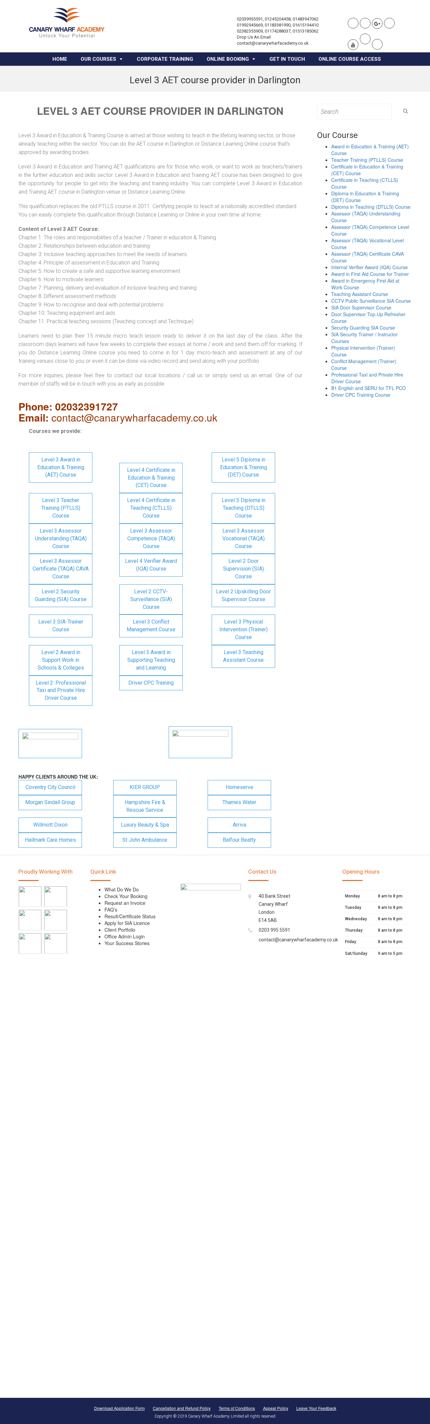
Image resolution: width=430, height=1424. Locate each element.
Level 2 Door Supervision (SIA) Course (243, 569)
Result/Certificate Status (130, 916)
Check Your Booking (125, 896)
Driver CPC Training (151, 683)
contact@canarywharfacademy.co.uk (298, 939)
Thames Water (239, 802)
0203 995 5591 (274, 930)
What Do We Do (121, 889)
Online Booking (228, 59)
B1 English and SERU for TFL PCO (368, 388)
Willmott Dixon (50, 825)
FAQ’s (110, 909)
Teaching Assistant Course (359, 294)
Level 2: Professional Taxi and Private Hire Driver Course (61, 690)
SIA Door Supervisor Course (361, 307)
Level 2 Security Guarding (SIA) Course (61, 595)
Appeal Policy (275, 1408)
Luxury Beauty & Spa (145, 825)
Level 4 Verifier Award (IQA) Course (151, 565)
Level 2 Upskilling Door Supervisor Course (243, 595)
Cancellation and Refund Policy (182, 1408)
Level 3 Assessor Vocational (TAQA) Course (243, 538)
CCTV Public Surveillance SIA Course (371, 300)
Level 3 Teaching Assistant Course (243, 656)
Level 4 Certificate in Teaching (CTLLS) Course (151, 508)
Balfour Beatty (239, 840)
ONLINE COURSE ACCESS (349, 59)
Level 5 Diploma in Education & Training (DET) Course (243, 467)
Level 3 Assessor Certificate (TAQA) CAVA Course (61, 569)
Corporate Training (165, 59)
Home (59, 59)
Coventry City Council (50, 787)
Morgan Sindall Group (50, 802)
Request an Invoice (124, 902)
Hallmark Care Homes (50, 840)
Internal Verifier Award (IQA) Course (369, 267)
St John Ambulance (144, 840)
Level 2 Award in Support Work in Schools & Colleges (61, 660)
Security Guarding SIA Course (363, 327)
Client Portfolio (119, 929)
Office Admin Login (124, 936)
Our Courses (98, 59)
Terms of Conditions (237, 1408)
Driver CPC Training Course (360, 394)
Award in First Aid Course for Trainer (370, 274)
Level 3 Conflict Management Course (151, 626)
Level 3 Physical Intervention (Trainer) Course (243, 629)
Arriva (239, 825)
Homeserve (239, 787)
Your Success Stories (126, 943)
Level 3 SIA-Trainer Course (60, 626)
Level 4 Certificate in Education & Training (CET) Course (151, 478)
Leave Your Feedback (316, 1408)
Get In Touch (287, 59)
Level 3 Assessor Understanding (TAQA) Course (61, 538)
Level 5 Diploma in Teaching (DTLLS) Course (243, 508)
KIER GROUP (145, 787)
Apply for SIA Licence (127, 923)
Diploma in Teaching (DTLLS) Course (371, 206)
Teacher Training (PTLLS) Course (367, 159)
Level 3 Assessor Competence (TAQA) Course (151, 538)
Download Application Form (119, 1408)
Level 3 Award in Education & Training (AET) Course (60, 467)
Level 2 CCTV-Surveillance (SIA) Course (151, 599)
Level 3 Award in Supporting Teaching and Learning (151, 660)
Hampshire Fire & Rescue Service (145, 806)
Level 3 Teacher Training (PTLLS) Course (60, 508)
